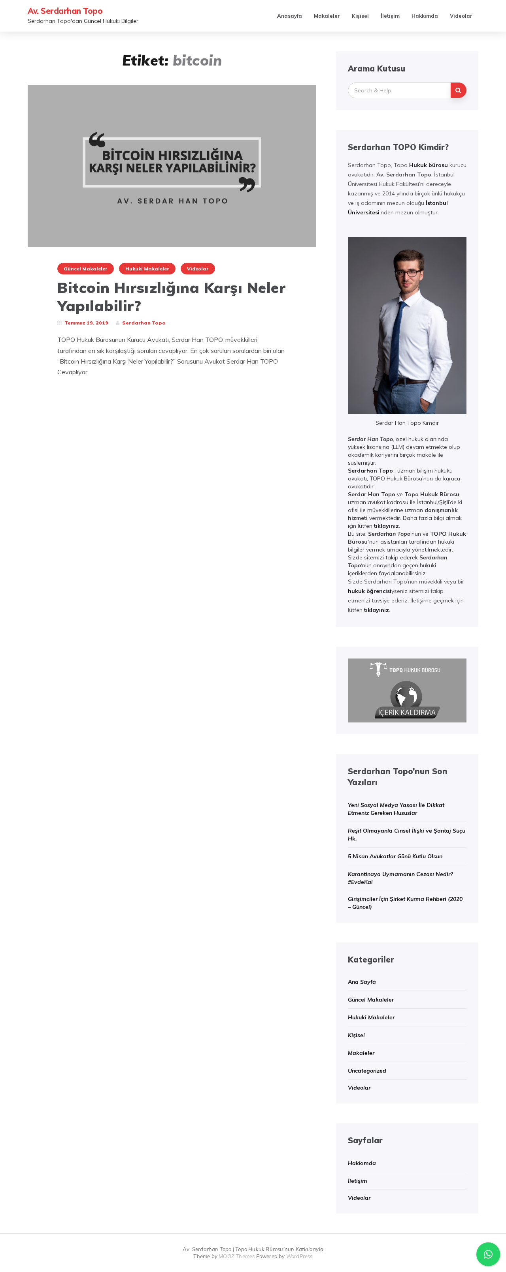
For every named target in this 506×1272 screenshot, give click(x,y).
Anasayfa (289, 16)
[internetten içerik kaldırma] (407, 689)
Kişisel (360, 16)
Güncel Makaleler (86, 269)
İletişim (390, 16)
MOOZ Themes (237, 1256)
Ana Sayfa (362, 981)
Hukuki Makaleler (147, 269)
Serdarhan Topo (370, 470)
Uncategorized (367, 1070)
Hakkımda (425, 16)
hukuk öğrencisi (369, 591)
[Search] (458, 90)
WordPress (299, 1256)
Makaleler (327, 16)
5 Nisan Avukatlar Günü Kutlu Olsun (395, 856)
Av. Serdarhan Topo (65, 11)
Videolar (461, 16)
